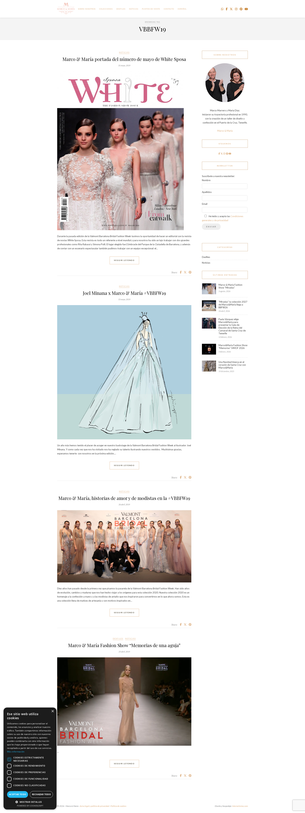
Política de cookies (118, 806)
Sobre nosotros (86, 9)
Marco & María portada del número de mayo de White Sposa (124, 59)
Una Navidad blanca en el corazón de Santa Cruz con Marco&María (232, 365)
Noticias (124, 52)
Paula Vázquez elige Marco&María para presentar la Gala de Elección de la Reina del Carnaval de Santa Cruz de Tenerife (232, 326)
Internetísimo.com (240, 806)
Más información (16, 751)
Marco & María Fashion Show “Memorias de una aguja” (124, 645)
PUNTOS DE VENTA (151, 9)
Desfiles (120, 9)
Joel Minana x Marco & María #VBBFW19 (124, 293)
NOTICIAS (133, 9)
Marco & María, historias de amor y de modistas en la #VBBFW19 (124, 498)
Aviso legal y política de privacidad (94, 806)
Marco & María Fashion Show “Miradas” (230, 286)
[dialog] (30, 758)
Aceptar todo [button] (17, 794)
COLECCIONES (106, 9)
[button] (30, 801)
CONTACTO (169, 9)
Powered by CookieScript (30, 805)
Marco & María (225, 130)
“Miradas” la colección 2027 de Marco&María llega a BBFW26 (233, 304)
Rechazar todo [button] (41, 794)
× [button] (52, 711)
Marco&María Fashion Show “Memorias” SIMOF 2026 (233, 346)
